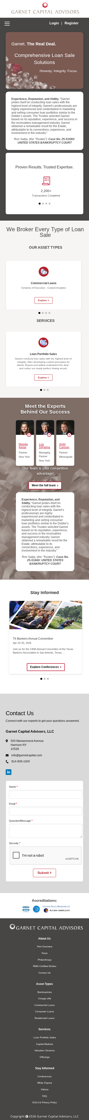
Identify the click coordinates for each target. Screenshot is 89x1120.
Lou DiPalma (44, 446)
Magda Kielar (23, 446)
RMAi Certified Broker (44, 966)
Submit (43, 873)
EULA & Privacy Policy (45, 1102)
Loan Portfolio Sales (44, 1037)
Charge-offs (44, 998)
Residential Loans (44, 1018)
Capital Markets (44, 1044)
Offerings (45, 1057)
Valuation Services (44, 1050)
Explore (42, 300)
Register (72, 23)
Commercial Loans (44, 1005)
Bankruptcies (44, 992)
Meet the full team (44, 485)
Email (12, 803)
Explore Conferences (44, 667)
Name (12, 786)
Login (54, 23)
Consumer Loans (44, 1011)
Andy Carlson (64, 446)
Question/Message (20, 820)
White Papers (44, 1083)
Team (44, 953)
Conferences (44, 1076)
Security (14, 843)
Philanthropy (45, 959)
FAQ (44, 1096)
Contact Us (44, 972)
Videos (44, 1089)
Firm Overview (44, 946)
